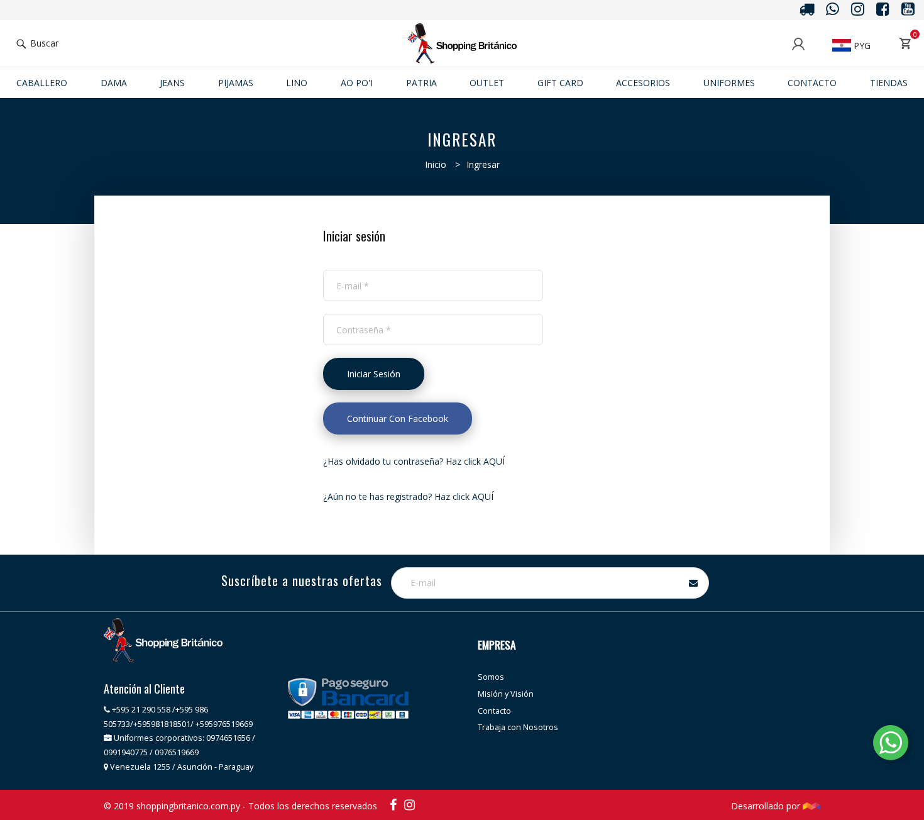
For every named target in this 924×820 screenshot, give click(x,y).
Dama (114, 83)
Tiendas (889, 83)
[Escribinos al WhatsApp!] (890, 745)
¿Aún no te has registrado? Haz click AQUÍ (408, 496)
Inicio (435, 164)
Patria (421, 83)
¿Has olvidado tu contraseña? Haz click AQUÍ (414, 461)
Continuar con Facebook (397, 418)
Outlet (487, 83)
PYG (861, 46)
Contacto (812, 83)
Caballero (41, 83)
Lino (296, 83)
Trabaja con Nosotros (518, 727)
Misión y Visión (506, 694)
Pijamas (235, 83)
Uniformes (729, 83)
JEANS (172, 83)
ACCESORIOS (643, 83)
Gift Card (560, 83)
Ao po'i (357, 83)
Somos (491, 677)
